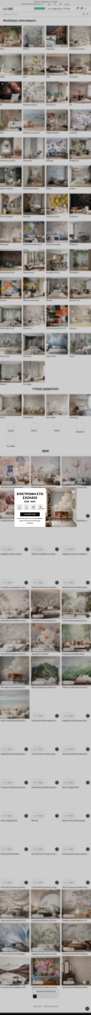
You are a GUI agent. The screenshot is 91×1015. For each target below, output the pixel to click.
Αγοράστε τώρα (30, 514)
